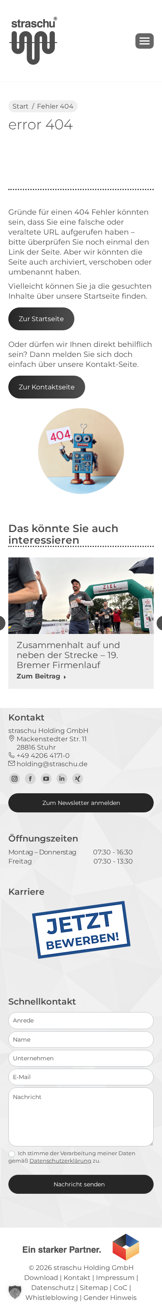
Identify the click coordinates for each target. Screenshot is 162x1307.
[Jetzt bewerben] (81, 957)
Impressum (115, 1278)
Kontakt (77, 1278)
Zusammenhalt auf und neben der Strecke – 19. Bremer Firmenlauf (68, 655)
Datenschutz (52, 1288)
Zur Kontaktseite (47, 387)
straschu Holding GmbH (94, 1268)
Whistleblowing (51, 1298)
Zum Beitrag (38, 676)
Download (41, 1278)
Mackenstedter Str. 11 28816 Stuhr (47, 743)
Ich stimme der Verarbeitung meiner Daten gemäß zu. (71, 1157)
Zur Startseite (41, 319)
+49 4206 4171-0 (42, 756)
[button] (15, 1292)
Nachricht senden (79, 1184)
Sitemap (94, 1288)
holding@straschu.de (51, 764)
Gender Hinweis (110, 1298)
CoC (120, 1288)
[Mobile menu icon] (144, 41)
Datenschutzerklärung (60, 1160)
